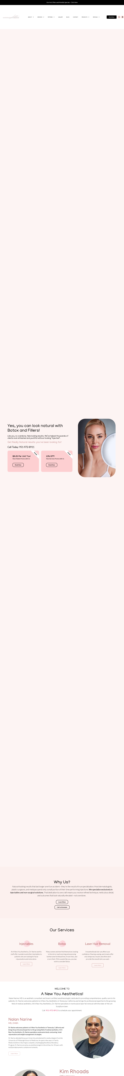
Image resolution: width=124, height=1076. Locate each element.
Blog (67, 17)
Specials (95, 17)
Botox (62, 943)
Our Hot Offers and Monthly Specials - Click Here (62, 2)
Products (84, 17)
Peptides (50, 17)
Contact (75, 17)
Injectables (26, 943)
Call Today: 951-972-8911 (21, 447)
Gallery (60, 17)
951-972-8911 (52, 1010)
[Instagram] (119, 17)
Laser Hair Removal (97, 943)
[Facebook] (122, 17)
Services (39, 17)
